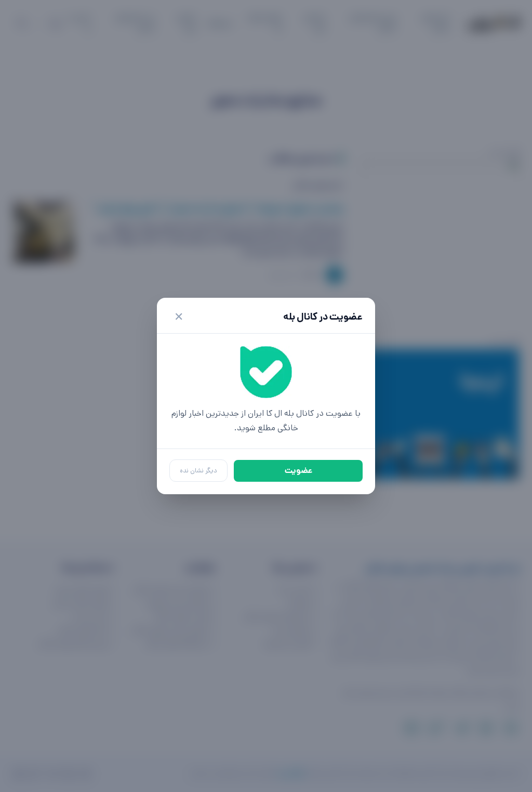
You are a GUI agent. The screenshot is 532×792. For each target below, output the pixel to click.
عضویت (298, 471)
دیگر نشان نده (198, 471)
